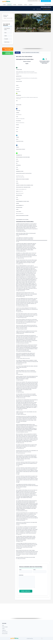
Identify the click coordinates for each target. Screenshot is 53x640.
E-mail (34, 569)
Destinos (9, 4)
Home (4, 4)
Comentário (21, 575)
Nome (20, 569)
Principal (17, 52)
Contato (30, 4)
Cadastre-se (4, 630)
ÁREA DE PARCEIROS (48, 4)
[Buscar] (39, 1)
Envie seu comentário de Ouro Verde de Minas (30, 52)
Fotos (25, 4)
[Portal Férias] (6, 1)
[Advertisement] (33, 41)
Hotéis (14, 4)
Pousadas (20, 4)
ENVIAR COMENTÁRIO (25, 591)
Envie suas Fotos (4, 633)
